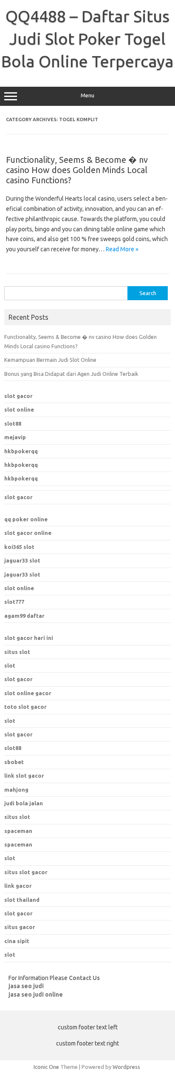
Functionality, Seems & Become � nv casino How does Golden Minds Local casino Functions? (77, 170)
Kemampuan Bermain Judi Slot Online (50, 360)
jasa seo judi (26, 986)
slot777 (14, 602)
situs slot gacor (26, 872)
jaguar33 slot (22, 560)
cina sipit (16, 941)
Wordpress (126, 1067)
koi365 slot (19, 547)
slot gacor (18, 396)
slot (9, 665)
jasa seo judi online (35, 994)
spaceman (18, 844)
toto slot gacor (25, 707)
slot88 (12, 423)
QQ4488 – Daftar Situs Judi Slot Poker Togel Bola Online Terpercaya (87, 38)
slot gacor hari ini (28, 638)
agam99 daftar (24, 616)
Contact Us (84, 978)
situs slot (17, 652)
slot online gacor (27, 693)
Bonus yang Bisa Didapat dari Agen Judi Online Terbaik (71, 374)
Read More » (122, 249)
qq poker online (26, 519)
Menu (87, 95)
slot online (19, 409)
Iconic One (46, 1067)
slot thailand (22, 900)
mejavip (15, 437)
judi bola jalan (23, 803)
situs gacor (19, 927)
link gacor (18, 886)
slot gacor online (27, 533)
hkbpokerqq (21, 451)
